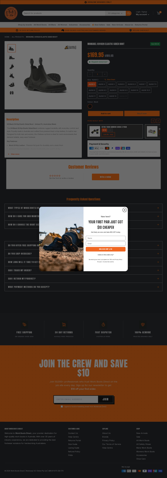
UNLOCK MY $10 (105, 249)
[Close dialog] (125, 210)
